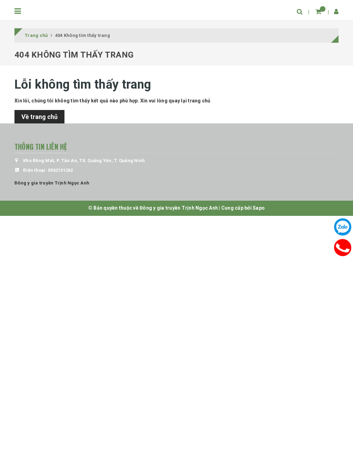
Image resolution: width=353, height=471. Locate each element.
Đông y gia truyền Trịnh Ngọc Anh (51, 183)
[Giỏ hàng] (318, 11)
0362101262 (60, 170)
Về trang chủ (39, 116)
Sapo (259, 208)
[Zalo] (342, 227)
